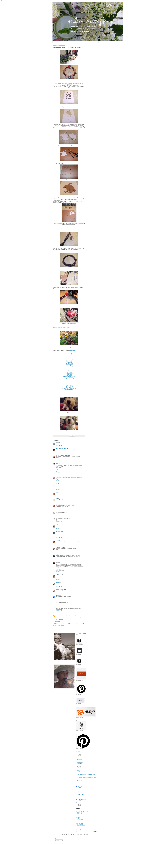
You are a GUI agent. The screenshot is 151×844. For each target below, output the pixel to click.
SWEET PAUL (80, 804)
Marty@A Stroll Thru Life (60, 554)
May (79, 767)
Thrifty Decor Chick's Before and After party (69, 388)
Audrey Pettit (58, 504)
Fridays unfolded (69, 365)
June (79, 766)
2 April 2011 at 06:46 (59, 472)
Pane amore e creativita (73, 350)
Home (69, 623)
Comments (57, 840)
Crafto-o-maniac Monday (69, 379)
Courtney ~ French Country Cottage (62, 455)
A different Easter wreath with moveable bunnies (86, 771)
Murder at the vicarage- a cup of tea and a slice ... (86, 773)
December (80, 758)
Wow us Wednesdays (69, 354)
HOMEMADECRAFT (80, 816)
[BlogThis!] (70, 436)
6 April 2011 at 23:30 (59, 592)
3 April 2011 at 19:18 (59, 495)
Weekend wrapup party (69, 366)
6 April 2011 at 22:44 (59, 586)
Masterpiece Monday (69, 377)
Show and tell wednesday (69, 386)
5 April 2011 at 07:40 (59, 571)
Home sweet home (69, 360)
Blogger (88, 834)
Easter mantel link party (69, 389)
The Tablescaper (58, 574)
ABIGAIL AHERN (80, 786)
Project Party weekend (69, 373)
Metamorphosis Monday (69, 383)
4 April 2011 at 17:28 (59, 528)
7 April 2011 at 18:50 (59, 603)
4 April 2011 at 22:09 (59, 544)
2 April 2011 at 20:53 (59, 489)
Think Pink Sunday (69, 374)
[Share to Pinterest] (74, 436)
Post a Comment (57, 621)
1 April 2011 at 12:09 (59, 445)
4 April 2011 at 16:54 (59, 521)
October (79, 760)
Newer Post (55, 623)
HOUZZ (78, 817)
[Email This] (69, 436)
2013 (78, 754)
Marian (57, 442)
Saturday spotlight (69, 368)
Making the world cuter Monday (69, 378)
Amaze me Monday (69, 380)
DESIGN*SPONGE (81, 794)
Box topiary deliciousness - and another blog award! (86, 774)
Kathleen (57, 595)
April (79, 769)
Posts (57, 838)
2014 (78, 752)
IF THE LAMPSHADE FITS (82, 799)
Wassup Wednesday (69, 387)
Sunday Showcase (69, 375)
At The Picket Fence (59, 483)
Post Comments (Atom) (61, 625)
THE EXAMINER (80, 822)
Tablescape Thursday (69, 355)
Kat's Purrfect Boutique (60, 613)
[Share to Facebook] (73, 436)
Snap (57, 498)
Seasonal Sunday (69, 371)
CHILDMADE (79, 813)
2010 (78, 782)
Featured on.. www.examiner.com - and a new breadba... (87, 777)
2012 (78, 755)
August (79, 763)
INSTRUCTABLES (80, 819)
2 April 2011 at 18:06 (59, 480)
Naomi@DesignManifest (60, 589)
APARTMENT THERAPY (82, 789)
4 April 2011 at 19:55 (59, 537)
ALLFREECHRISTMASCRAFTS (82, 810)
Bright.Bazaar (80, 791)
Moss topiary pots (81, 775)
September (80, 762)
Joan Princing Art (59, 531)
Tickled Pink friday (69, 361)
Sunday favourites (69, 372)
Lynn (57, 492)
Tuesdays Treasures (69, 385)
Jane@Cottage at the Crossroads (61, 448)
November (80, 759)
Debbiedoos (58, 582)
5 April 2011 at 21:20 (59, 579)
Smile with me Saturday (69, 367)
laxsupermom (58, 540)
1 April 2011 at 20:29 (59, 452)
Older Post (83, 623)
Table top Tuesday (69, 384)
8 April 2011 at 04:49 (59, 610)
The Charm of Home (59, 524)
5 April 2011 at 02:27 (59, 557)
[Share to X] (71, 436)
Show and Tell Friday (69, 363)
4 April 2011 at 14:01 (59, 513)
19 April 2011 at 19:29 (59, 619)
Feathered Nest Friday (69, 359)
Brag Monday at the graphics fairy (69, 376)
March (79, 770)
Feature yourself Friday (69, 364)
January (79, 780)
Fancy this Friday (69, 362)
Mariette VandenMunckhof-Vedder (61, 462)
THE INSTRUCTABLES (81, 825)
